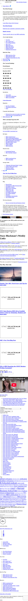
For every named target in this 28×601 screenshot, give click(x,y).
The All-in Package (7, 25)
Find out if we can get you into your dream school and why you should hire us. (15, 114)
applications (10, 481)
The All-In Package (7, 551)
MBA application (12, 495)
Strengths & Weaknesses (8, 470)
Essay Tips (4, 488)
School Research (6, 469)
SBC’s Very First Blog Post (8, 340)
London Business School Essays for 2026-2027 (13, 405)
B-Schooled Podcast (10, 151)
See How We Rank (10, 106)
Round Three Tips (7, 468)
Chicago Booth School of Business (9, 484)
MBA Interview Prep (10, 55)
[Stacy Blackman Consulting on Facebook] (0, 372)
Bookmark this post (22, 262)
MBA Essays (7, 496)
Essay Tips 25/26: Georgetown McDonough (13, 420)
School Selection (13, 499)
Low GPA (5, 460)
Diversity (8, 194)
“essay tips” (17, 245)
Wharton (14, 504)
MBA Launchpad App (11, 158)
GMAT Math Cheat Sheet (11, 166)
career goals (20, 483)
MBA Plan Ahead (10, 47)
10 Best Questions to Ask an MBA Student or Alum (14, 401)
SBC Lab (8, 44)
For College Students (10, 42)
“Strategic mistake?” (15, 243)
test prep (25, 501)
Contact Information (7, 100)
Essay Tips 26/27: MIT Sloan (9, 446)
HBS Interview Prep (10, 56)
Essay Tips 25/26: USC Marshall (10, 434)
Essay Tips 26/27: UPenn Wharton (11, 453)
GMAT (12, 488)
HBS (15, 491)
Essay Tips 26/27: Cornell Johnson (11, 439)
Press (7, 108)
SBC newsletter (4, 499)
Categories (2, 408)
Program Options (7, 464)
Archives (2, 411)
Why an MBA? (6, 474)
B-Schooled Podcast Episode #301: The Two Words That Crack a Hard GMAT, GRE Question (15, 399)
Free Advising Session (21, 2)
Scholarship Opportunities (12, 196)
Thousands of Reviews (11, 107)
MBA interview (14, 496)
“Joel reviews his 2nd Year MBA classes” (9, 254)
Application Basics (10, 169)
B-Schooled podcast (8, 483)
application (8, 479)
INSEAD (20, 491)
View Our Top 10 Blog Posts (10, 173)
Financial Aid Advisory (11, 49)
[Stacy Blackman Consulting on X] (3, 532)
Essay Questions (19, 486)
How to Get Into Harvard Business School (15, 203)
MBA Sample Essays (10, 136)
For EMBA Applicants (11, 192)
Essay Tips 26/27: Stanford (9, 450)
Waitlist (4, 473)
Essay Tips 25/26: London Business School (13, 429)
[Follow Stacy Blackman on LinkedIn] (4, 372)
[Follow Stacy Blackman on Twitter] (2, 372)
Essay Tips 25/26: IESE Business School (12, 425)
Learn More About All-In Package (10, 23)
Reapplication (6, 465)
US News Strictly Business (6, 504)
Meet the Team (6, 543)
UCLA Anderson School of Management (20, 502)
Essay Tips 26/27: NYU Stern (9, 448)
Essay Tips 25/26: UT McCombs (10, 435)
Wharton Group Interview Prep (13, 57)
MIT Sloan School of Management (19, 498)
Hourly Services (7, 31)
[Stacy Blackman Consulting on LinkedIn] (3, 533)
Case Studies (6, 545)
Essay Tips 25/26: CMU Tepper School (12, 417)
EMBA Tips (5, 415)
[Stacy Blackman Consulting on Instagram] (3, 536)
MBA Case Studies (10, 97)
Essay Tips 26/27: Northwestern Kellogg (12, 447)
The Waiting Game (7, 472)
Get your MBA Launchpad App (10, 131)
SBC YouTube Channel (11, 152)
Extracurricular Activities (8, 457)
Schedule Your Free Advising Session (8, 230)
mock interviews (18, 249)
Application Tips (24, 480)
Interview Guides (10, 167)
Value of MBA (9, 144)
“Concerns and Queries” (19, 258)
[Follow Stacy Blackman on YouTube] (6, 372)
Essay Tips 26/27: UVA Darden (10, 455)
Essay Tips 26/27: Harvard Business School (13, 443)
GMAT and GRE (10, 190)
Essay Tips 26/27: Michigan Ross (10, 444)
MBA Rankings (9, 145)
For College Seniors (7, 562)
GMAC (8, 488)
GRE (16, 488)
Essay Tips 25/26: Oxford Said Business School (14, 430)
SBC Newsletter (9, 159)
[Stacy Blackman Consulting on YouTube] (3, 535)
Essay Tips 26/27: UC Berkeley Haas (11, 451)
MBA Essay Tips (9, 189)
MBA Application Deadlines (12, 138)
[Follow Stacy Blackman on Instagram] (7, 372)
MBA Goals (5, 461)
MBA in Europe (9, 143)
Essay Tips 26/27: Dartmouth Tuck (11, 441)
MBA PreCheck (9, 45)
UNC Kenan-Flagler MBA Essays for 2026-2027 (14, 403)
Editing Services (9, 48)
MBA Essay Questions (11, 188)
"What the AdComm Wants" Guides (14, 165)
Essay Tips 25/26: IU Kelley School (11, 428)
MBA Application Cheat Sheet (13, 140)
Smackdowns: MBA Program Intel (13, 139)
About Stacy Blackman (11, 96)
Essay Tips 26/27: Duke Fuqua (10, 442)
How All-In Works (7, 552)
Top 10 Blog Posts (10, 197)
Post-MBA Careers (10, 187)
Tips (1, 502)
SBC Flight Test (10, 41)
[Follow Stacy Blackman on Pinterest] (9, 372)
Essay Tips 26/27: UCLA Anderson (11, 452)
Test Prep (8, 40)
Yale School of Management (5, 505)
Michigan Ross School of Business (6, 498)
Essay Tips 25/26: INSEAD (9, 426)
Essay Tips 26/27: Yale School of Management (13, 456)
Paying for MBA (7, 463)
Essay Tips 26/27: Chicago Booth (10, 437)
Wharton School (21, 504)
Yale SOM (12, 505)
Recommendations (7, 466)
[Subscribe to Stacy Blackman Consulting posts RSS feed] (11, 372)
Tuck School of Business (7, 502)
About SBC (8, 95)
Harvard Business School (12, 489)
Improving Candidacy (8, 459)
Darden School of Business (8, 486)
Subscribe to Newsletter (5, 594)
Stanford (19, 499)
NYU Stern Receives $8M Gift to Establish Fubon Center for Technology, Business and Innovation (13, 312)
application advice (16, 478)
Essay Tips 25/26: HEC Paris (9, 424)
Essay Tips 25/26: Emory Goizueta (11, 419)
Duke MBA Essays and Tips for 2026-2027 (13, 402)
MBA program (21, 496)
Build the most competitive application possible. (13, 28)
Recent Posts (9, 184)
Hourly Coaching (7, 554)
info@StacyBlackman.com (6, 528)
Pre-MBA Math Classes (11, 142)
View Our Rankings (7, 89)
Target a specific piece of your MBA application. (14, 34)
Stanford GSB (19, 501)
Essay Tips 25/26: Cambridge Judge (11, 416)
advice (2, 479)
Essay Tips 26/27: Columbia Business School (13, 438)
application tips (17, 480)
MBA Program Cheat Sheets (9, 589)
